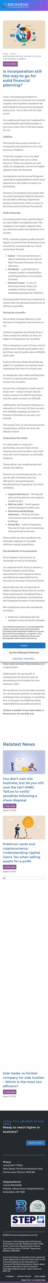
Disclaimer (40, 1276)
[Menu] (44, 5)
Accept (24, 645)
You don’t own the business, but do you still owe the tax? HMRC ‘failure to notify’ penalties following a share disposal (23, 789)
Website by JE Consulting (33, 1280)
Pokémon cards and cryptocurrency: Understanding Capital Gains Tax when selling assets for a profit (21, 852)
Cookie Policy (17, 658)
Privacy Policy (29, 658)
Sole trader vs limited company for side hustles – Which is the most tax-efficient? (23, 1079)
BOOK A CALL (36, 1143)
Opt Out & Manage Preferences (24, 652)
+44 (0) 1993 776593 (13, 1165)
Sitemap (10, 1276)
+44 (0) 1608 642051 (12, 1185)
